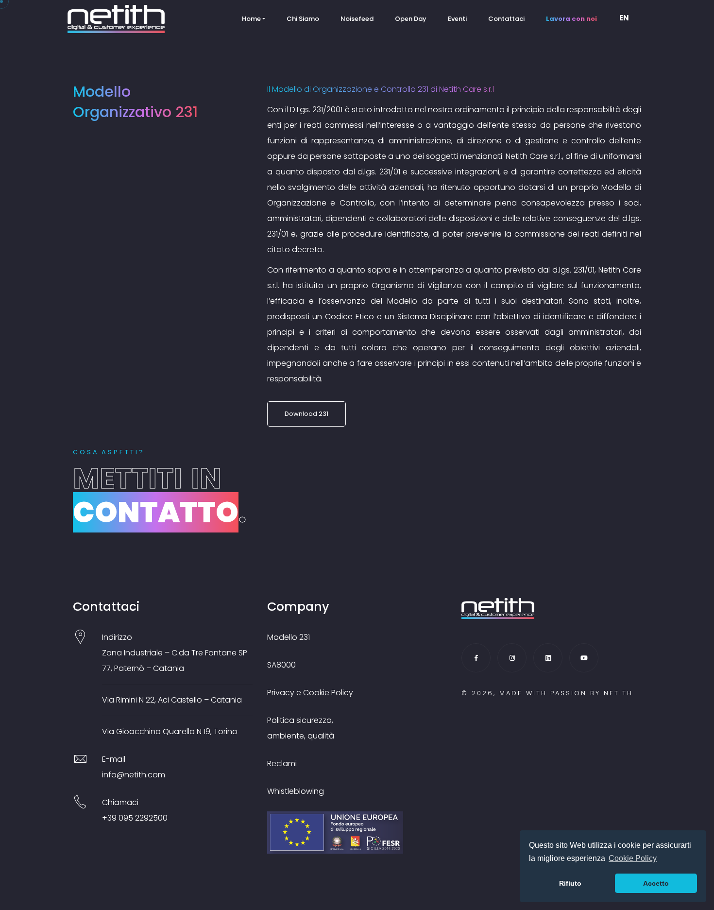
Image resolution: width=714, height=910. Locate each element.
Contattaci (506, 18)
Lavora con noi (571, 18)
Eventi (457, 18)
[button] (627, 19)
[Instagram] (512, 657)
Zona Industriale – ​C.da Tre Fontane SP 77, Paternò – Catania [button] (174, 660)
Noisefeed (357, 18)
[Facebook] (476, 657)
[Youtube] (583, 657)
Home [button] (251, 18)
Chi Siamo (303, 18)
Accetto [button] (656, 883)
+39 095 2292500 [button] (135, 818)
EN (624, 17)
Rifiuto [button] (570, 883)
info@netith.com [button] (133, 774)
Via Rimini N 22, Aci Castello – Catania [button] (172, 699)
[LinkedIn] (547, 657)
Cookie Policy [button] (633, 858)
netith (618, 693)
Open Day (410, 18)
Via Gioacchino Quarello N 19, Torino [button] (170, 731)
